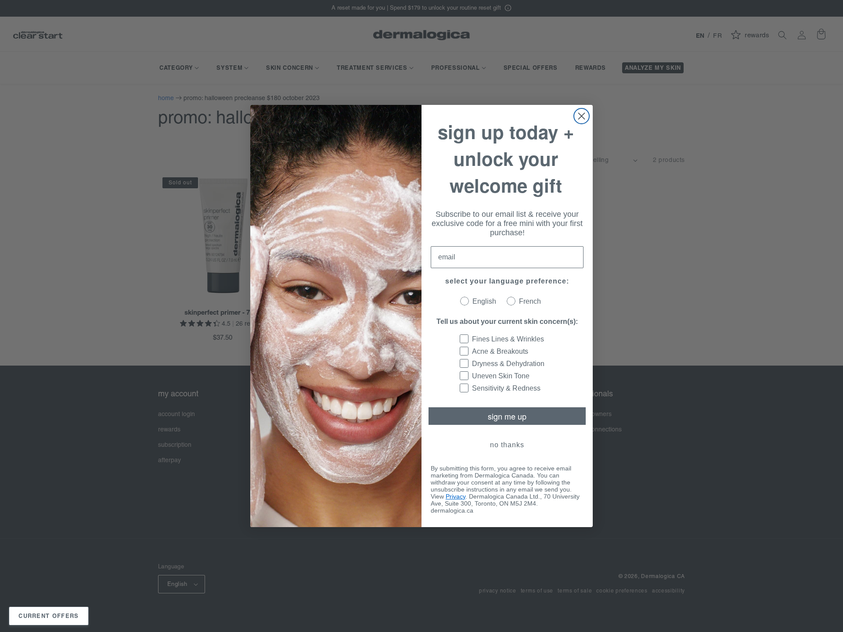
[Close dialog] (581, 116)
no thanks (507, 445)
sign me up (507, 416)
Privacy (455, 496)
